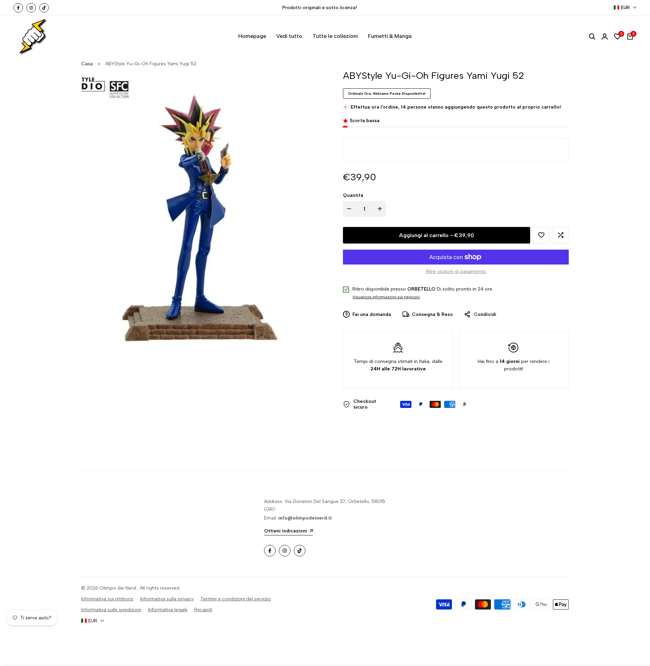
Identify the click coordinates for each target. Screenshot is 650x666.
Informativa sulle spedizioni (111, 610)
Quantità (353, 195)
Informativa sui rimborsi (107, 599)
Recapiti (203, 610)
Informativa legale (168, 610)
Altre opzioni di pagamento (456, 271)
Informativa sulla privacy (167, 599)
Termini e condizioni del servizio (235, 599)
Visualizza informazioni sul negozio (386, 297)
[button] (541, 235)
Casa (87, 64)
